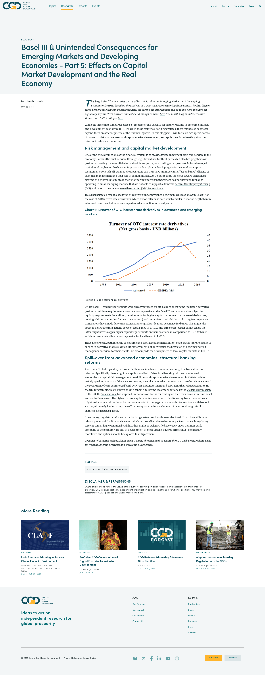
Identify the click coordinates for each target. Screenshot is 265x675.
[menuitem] (260, 6)
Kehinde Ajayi (144, 566)
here (133, 109)
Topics (52, 6)
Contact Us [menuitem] (137, 621)
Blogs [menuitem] (191, 610)
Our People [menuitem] (138, 615)
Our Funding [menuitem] (138, 604)
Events (96, 6)
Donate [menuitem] (225, 6)
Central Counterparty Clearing (192, 184)
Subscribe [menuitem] (239, 6)
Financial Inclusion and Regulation (107, 469)
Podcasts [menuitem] (192, 621)
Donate (233, 657)
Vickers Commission (199, 390)
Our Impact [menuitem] (138, 610)
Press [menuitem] (251, 6)
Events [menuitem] (191, 615)
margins (132, 342)
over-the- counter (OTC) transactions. (141, 188)
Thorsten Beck (34, 101)
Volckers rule (109, 394)
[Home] (24, 6)
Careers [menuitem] (192, 632)
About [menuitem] (214, 6)
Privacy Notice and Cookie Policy (79, 658)
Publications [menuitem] (194, 604)
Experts (82, 6)
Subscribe (213, 657)
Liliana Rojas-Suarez (90, 569)
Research (67, 6)
